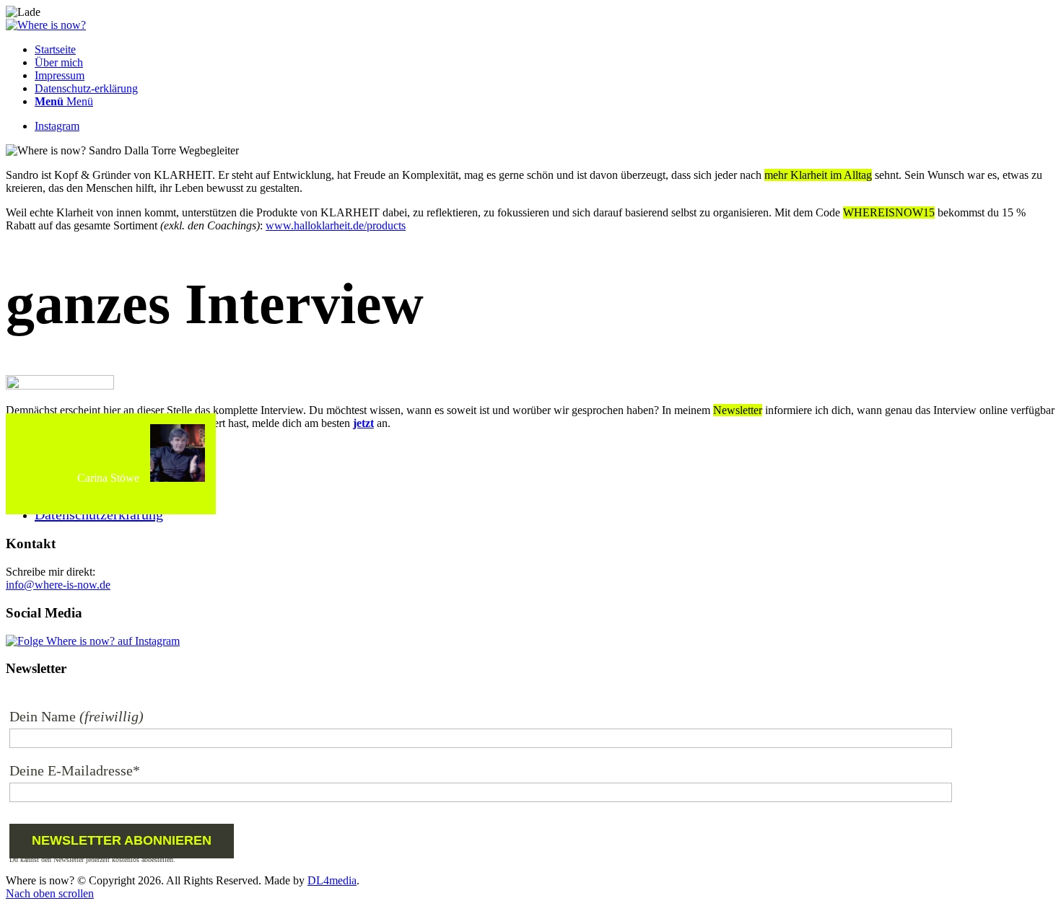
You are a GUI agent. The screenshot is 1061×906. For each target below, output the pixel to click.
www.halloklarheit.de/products (336, 225)
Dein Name (42, 716)
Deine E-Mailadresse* (74, 770)
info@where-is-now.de (58, 585)
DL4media (332, 880)
